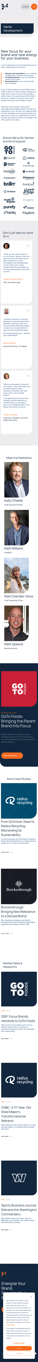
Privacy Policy (10, 1325)
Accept (19, 1348)
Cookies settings (19, 1343)
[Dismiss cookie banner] (31, 1297)
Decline (19, 1353)
